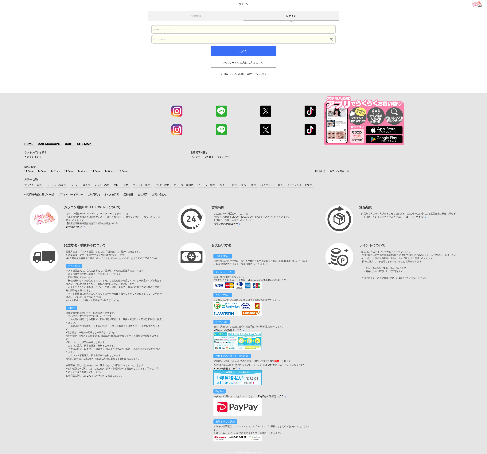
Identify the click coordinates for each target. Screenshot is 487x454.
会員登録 (196, 15)
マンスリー (223, 156)
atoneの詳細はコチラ (225, 368)
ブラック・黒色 (141, 184)
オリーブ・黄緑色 (183, 184)
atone (271, 364)
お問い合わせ (159, 194)
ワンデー (196, 156)
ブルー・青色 (248, 184)
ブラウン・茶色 (33, 184)
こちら (90, 375)
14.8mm (109, 171)
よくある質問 (111, 194)
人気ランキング (33, 156)
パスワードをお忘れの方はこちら (243, 62)
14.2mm (55, 171)
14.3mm (68, 171)
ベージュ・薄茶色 (80, 184)
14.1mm (42, 171)
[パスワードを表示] (331, 39)
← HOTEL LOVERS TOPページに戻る (243, 73)
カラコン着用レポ (339, 171)
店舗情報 (128, 194)
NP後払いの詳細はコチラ (227, 330)
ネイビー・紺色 (228, 184)
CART (69, 144)
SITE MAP (84, 144)
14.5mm (95, 171)
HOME (28, 144)
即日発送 (320, 171)
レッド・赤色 (101, 184)
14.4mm (82, 171)
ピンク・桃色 (161, 184)
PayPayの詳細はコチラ (271, 396)
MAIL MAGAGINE (48, 144)
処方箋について (74, 226)
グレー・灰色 (121, 184)
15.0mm (122, 171)
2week (209, 156)
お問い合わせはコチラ (225, 223)
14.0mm (28, 171)
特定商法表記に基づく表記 (39, 194)
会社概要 (143, 194)
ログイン (243, 51)
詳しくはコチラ (414, 217)
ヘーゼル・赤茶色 (56, 184)
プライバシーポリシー (70, 194)
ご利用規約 (94, 194)
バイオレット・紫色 (271, 184)
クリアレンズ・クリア (299, 184)
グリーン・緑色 (206, 184)
